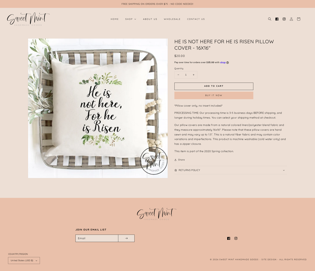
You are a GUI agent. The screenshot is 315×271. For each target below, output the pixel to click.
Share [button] (181, 159)
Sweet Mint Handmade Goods (239, 259)
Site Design (269, 259)
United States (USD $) (22, 260)
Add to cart (214, 86)
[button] (269, 19)
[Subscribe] (126, 238)
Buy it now (213, 95)
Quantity (178, 68)
